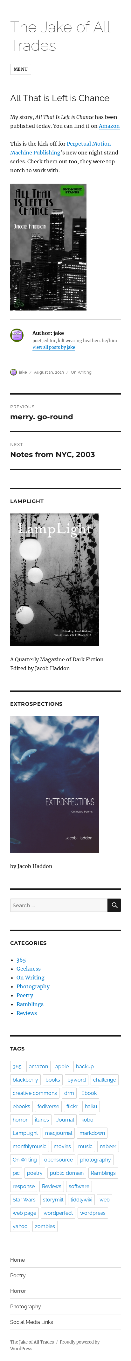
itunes (42, 1120)
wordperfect (58, 1213)
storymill (53, 1200)
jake (23, 372)
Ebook (89, 1093)
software (79, 1186)
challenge (104, 1080)
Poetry (25, 995)
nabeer (108, 1146)
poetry (35, 1173)
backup (85, 1066)
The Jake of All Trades (32, 1342)
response (24, 1186)
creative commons (35, 1093)
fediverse (48, 1106)
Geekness (29, 968)
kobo (87, 1120)
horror (20, 1120)
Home (17, 1260)
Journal (65, 1120)
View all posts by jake (53, 347)
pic (16, 1173)
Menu (21, 69)
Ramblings (30, 1004)
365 (21, 960)
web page (24, 1213)
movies (62, 1146)
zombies (45, 1226)
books (52, 1080)
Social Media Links (31, 1322)
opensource (58, 1160)
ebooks (21, 1106)
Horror (18, 1291)
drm (69, 1093)
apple (62, 1066)
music (85, 1146)
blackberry (25, 1080)
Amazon (109, 126)
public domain (67, 1173)
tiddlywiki (81, 1200)
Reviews (27, 1013)
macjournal (58, 1133)
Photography (33, 986)
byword (76, 1080)
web (105, 1200)
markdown (92, 1133)
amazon (38, 1066)
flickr (72, 1106)
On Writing (81, 372)
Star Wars (24, 1200)
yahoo (20, 1226)
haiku (91, 1106)
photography (95, 1160)
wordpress (93, 1213)
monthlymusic (29, 1146)
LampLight (25, 1133)
